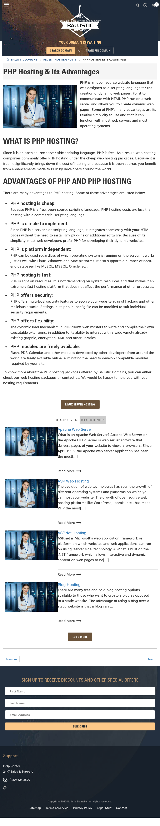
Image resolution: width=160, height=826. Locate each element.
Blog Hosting (69, 584)
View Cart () (153, 5)
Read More (66, 471)
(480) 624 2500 (20, 780)
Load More (80, 637)
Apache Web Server (75, 429)
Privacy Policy (82, 808)
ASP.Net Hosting (72, 532)
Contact (121, 808)
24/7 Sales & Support (18, 771)
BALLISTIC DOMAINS (24, 60)
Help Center (11, 766)
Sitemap (35, 808)
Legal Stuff (104, 808)
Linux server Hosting (80, 404)
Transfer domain (98, 50)
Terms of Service (57, 808)
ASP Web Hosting (73, 481)
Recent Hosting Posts (60, 60)
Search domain (61, 50)
